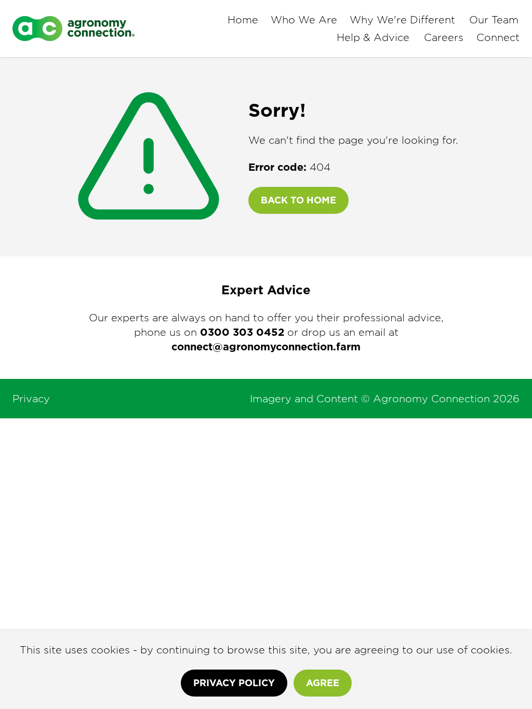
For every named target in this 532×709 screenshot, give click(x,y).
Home (243, 19)
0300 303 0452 (242, 332)
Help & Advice (373, 37)
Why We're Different (402, 19)
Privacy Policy (234, 682)
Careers (443, 37)
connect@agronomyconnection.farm (266, 346)
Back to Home (298, 200)
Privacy (31, 398)
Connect (498, 37)
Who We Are (304, 19)
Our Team (493, 19)
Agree (322, 682)
